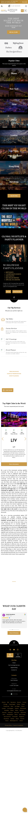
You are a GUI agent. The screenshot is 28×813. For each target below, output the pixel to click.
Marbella (6, 710)
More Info (8, 291)
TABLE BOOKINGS (14, 371)
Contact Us (14, 669)
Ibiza (12, 706)
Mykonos (10, 712)
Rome (16, 714)
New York (16, 712)
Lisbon (23, 706)
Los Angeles (10, 708)
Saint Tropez (22, 714)
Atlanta (4, 702)
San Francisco (7, 716)
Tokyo (17, 718)
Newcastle (23, 712)
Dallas (18, 704)
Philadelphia (10, 714)
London (4, 708)
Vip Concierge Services (14, 665)
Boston (19, 702)
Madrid (17, 708)
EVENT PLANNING (14, 375)
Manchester (23, 708)
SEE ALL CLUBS (13, 32)
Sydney (12, 718)
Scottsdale (15, 716)
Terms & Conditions (18, 725)
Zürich (21, 720)
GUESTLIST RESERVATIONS (14, 373)
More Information (14, 464)
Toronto (22, 718)
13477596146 (14, 680)
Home (14, 662)
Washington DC (14, 720)
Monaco (22, 710)
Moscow (4, 712)
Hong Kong (6, 706)
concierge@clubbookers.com (14, 690)
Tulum (6, 720)
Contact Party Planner (17, 291)
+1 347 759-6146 (14, 685)
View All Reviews (14, 633)
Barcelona (13, 702)
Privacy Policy (8, 725)
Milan (16, 710)
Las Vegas (17, 706)
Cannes (24, 702)
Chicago (5, 704)
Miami (12, 710)
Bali (8, 702)
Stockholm (6, 718)
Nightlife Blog (14, 667)
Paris (4, 714)
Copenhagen (12, 704)
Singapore (21, 716)
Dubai (23, 704)
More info (24, 1)
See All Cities (14, 195)
